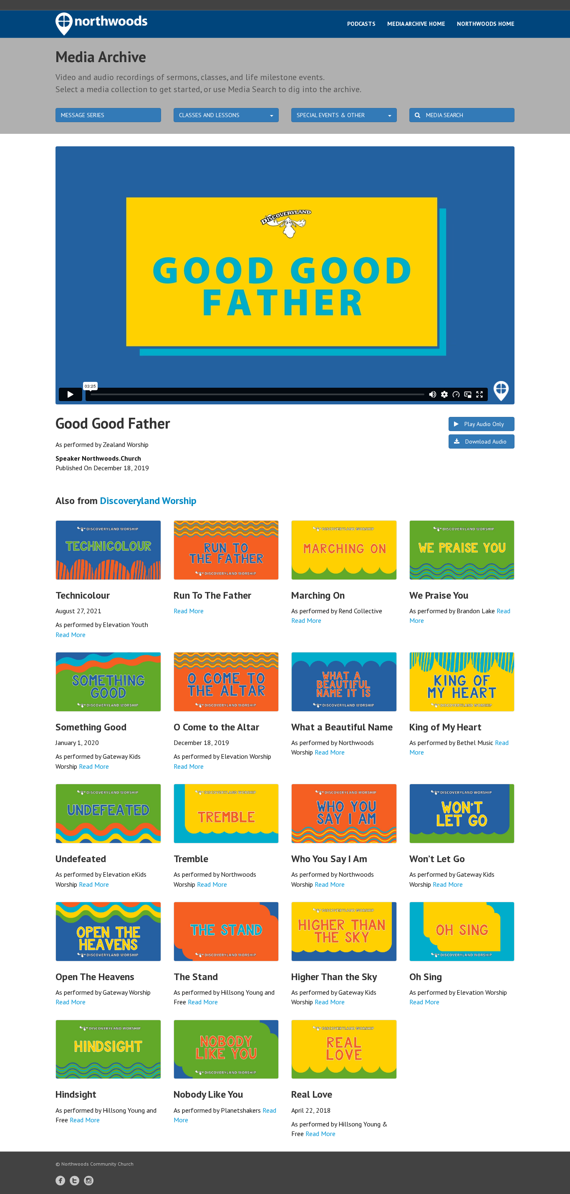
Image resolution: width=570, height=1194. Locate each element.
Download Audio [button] (485, 441)
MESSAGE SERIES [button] (82, 115)
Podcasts (361, 24)
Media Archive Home (416, 24)
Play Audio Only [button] (483, 424)
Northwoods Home (486, 24)
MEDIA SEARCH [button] (443, 115)
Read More (70, 634)
